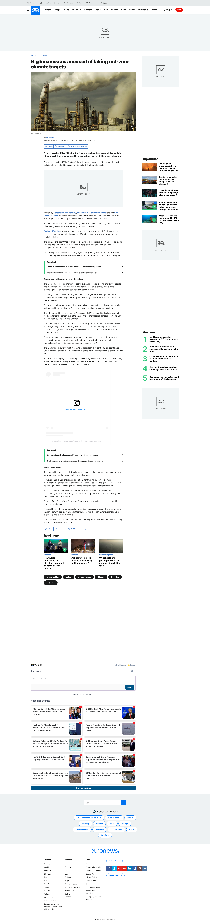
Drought (125, 823)
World (66, 9)
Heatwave (100, 829)
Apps (67, 880)
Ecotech (47, 555)
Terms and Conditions (94, 870)
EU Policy (76, 9)
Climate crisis (116, 829)
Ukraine (99, 823)
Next (106, 9)
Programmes (49, 897)
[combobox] (113, 3)
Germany (85, 823)
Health (132, 9)
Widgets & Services (72, 887)
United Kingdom (106, 555)
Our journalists (50, 900)
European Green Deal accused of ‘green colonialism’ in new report (73, 455)
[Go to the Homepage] (35, 10)
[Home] (32, 55)
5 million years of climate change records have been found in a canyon (75, 461)
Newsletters (114, 876)
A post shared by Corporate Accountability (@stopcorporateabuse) (76, 441)
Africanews (69, 890)
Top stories (150, 159)
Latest (48, 9)
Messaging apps (71, 884)
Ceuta (131, 829)
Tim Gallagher (50, 137)
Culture (114, 9)
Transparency (91, 880)
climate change (84, 577)
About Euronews (92, 864)
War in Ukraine (114, 818)
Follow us (68, 877)
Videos (47, 894)
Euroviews (143, 9)
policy (68, 577)
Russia (130, 818)
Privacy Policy (91, 877)
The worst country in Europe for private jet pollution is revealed (72, 273)
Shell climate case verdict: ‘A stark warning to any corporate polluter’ (74, 267)
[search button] (101, 3)
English (32, 3)
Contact (89, 884)
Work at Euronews (93, 887)
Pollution (115, 577)
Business (88, 9)
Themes (47, 860)
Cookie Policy (91, 874)
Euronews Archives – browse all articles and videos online (53, 906)
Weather (68, 870)
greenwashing (53, 577)
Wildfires (105, 835)
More (88, 860)
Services (68, 860)
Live (179, 10)
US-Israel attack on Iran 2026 (89, 818)
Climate (44, 55)
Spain (112, 823)
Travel (98, 9)
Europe (57, 9)
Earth (123, 9)
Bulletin (68, 867)
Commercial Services (94, 867)
